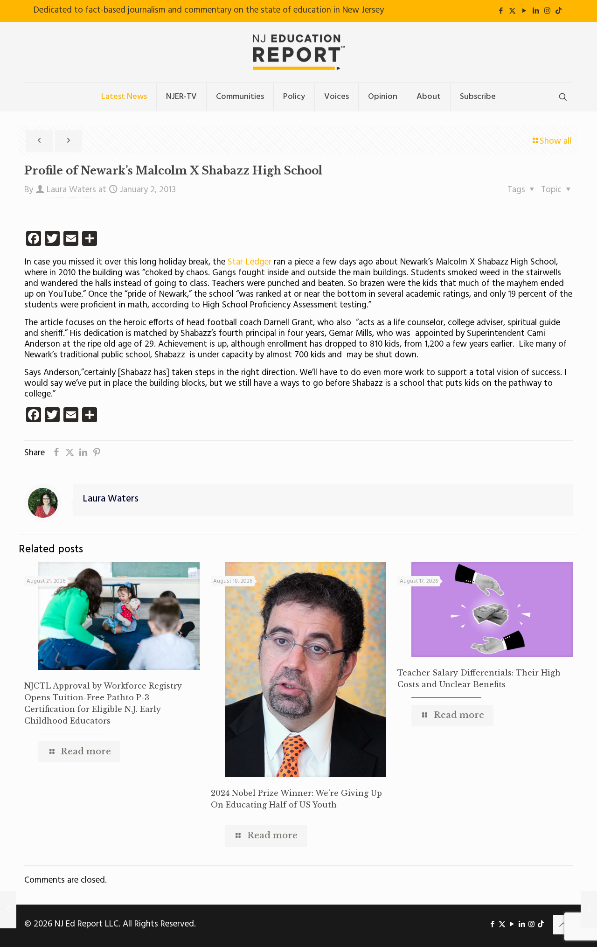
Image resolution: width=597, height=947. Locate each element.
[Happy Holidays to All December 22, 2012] (8, 909)
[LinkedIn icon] (535, 11)
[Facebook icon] (500, 11)
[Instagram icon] (547, 11)
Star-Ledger (248, 262)
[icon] (558, 11)
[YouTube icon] (524, 11)
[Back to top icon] (563, 924)
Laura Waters (71, 190)
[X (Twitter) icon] (512, 11)
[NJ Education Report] (298, 52)
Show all (555, 141)
